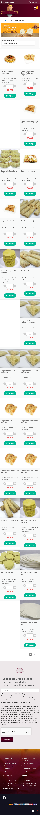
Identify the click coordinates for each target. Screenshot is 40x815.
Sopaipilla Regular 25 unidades (28, 521)
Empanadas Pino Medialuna (7, 421)
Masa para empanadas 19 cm (29, 623)
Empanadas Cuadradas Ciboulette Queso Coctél (29, 122)
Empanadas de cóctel (9, 763)
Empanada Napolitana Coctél (9, 172)
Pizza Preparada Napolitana (7, 72)
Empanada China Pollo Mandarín (9, 372)
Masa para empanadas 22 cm (29, 573)
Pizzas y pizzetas (8, 761)
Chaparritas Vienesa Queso (28, 172)
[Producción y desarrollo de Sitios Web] (33, 811)
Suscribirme (6, 739)
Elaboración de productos (28, 768)
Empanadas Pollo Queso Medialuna (29, 471)
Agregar (11, 96)
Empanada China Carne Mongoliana (29, 372)
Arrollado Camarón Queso (10, 520)
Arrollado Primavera (28, 271)
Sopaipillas (6, 768)
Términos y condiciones (28, 758)
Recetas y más (25, 771)
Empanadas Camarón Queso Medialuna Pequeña (28, 73)
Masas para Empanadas (10, 766)
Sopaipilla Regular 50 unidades (8, 272)
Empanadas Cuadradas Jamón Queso (9, 222)
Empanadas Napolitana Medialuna (29, 421)
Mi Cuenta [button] (33, 2)
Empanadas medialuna (10, 771)
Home (5, 20)
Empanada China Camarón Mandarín (28, 322)
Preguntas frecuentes (27, 761)
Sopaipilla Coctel (7, 572)
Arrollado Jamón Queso (29, 221)
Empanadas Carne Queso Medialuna (10, 471)
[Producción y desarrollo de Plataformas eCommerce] (37, 811)
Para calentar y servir (9, 758)
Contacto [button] (8, 2)
